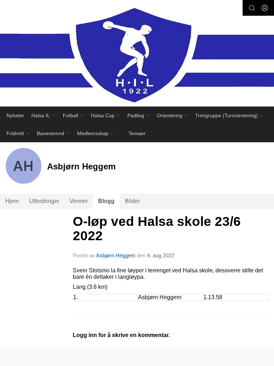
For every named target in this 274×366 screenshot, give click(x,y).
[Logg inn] (264, 7)
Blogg (106, 201)
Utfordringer (44, 201)
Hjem (12, 201)
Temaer (137, 133)
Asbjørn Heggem (116, 255)
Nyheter (15, 115)
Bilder (132, 201)
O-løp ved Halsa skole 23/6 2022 (157, 228)
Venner (79, 201)
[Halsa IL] (137, 55)
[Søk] (251, 7)
